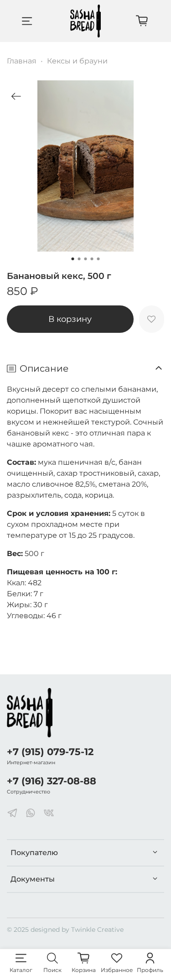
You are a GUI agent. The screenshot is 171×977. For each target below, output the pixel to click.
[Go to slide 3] (85, 258)
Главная (21, 61)
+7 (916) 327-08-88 (51, 781)
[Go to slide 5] (98, 258)
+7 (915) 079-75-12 (50, 751)
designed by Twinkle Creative (77, 929)
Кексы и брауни (77, 61)
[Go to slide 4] (92, 258)
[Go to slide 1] (73, 258)
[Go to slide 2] (79, 258)
